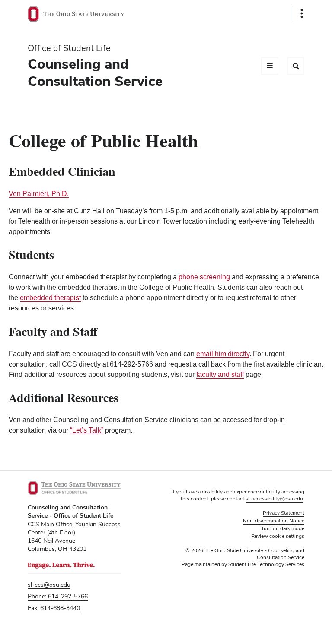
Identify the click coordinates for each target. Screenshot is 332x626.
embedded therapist (50, 297)
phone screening (204, 277)
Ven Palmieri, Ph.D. (39, 193)
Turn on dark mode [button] (282, 528)
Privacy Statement (283, 512)
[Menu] (269, 66)
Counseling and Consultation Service (95, 72)
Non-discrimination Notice (273, 520)
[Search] (295, 66)
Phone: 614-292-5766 (58, 596)
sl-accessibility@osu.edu (274, 498)
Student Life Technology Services (266, 564)
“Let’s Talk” (86, 430)
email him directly (222, 353)
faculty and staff (220, 374)
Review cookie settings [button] (277, 536)
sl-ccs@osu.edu (49, 584)
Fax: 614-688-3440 (54, 608)
